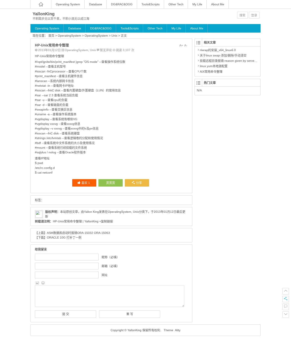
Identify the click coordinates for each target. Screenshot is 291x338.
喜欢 (85, 182)
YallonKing (44, 14)
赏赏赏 (110, 182)
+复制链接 (105, 221)
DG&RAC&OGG (122, 4)
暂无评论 (106, 50)
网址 (105, 275)
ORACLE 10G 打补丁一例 (64, 237)
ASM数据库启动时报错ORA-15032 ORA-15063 (78, 232)
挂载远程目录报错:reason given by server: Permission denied (241, 60)
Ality (177, 330)
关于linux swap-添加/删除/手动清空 (223, 55)
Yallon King (91, 211)
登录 (254, 15)
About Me (217, 4)
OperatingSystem (69, 35)
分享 (139, 182)
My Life (197, 4)
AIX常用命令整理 (211, 71)
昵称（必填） (111, 257)
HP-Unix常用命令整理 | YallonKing (75, 221)
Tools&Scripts (150, 4)
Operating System (68, 4)
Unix (114, 35)
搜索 (242, 15)
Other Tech (176, 4)
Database (95, 4)
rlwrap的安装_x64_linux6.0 (218, 50)
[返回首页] (40, 4)
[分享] (285, 299)
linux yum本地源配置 (214, 66)
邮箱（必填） (111, 266)
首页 (51, 35)
